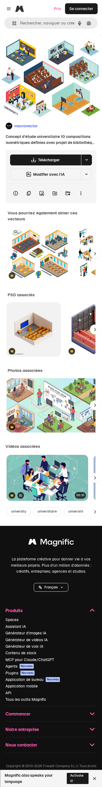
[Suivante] (95, 254)
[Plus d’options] (80, 193)
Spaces (11, 619)
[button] (51, 587)
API (8, 692)
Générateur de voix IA (24, 646)
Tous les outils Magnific (25, 699)
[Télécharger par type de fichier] (86, 160)
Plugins (19, 673)
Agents (19, 666)
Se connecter (81, 8)
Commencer (17, 714)
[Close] (94, 778)
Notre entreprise (22, 729)
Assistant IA (15, 626)
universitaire (47, 511)
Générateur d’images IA (25, 633)
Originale (36, 46)
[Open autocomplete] (12, 23)
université (76, 511)
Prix (57, 8)
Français (51, 587)
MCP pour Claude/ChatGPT (29, 659)
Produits (14, 610)
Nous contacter (21, 745)
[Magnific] (51, 543)
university (18, 511)
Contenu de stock (20, 652)
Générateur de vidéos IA (26, 639)
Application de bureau (32, 679)
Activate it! (77, 778)
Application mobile (21, 686)
